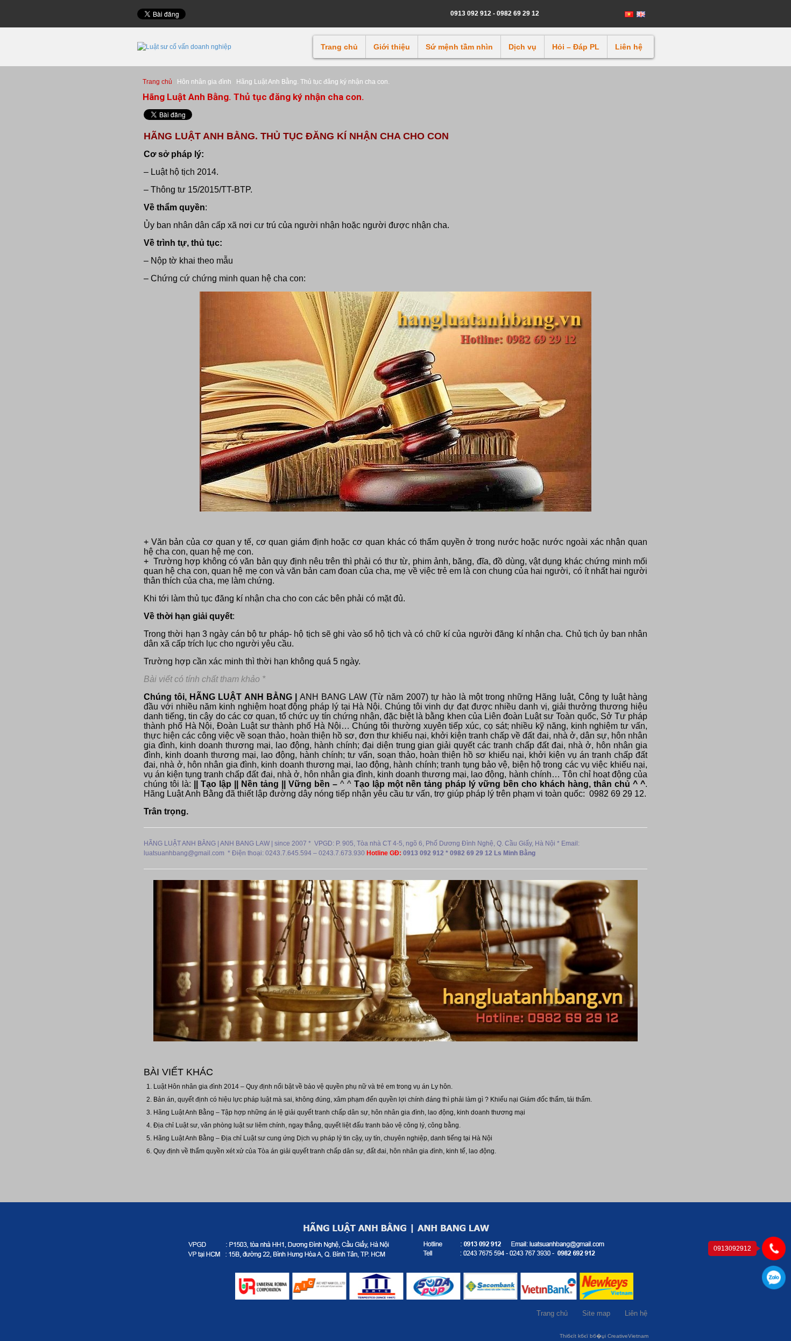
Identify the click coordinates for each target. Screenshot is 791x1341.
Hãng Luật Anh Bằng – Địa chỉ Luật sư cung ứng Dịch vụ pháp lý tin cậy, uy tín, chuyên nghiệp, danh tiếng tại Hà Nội (322, 1138)
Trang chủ (339, 46)
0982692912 (774, 1277)
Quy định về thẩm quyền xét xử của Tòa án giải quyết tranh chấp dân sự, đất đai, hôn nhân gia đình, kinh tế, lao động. (324, 1151)
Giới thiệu (391, 46)
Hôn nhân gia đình (204, 82)
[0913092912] (774, 1248)
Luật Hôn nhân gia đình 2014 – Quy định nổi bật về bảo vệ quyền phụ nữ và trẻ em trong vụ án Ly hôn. (303, 1086)
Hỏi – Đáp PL (575, 46)
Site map (596, 1313)
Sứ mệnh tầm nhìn (459, 46)
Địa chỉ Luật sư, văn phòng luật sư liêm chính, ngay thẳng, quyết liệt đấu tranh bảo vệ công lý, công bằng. (307, 1125)
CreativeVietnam (628, 1336)
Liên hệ (628, 46)
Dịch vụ (522, 46)
